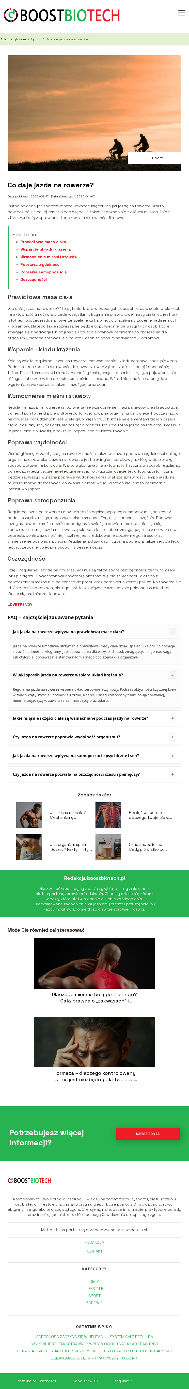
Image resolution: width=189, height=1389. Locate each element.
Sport (36, 39)
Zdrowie (94, 1302)
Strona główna (14, 39)
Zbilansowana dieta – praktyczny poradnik (94, 1358)
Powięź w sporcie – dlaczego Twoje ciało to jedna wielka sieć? (149, 815)
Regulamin (123, 1381)
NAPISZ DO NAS (148, 1134)
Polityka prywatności (36, 1381)
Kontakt (94, 1251)
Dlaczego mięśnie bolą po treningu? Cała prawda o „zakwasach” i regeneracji (94, 997)
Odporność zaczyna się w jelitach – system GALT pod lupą (94, 1336)
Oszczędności (33, 279)
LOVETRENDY (20, 604)
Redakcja (94, 1242)
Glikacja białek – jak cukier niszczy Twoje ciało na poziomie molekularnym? (94, 1351)
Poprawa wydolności (40, 264)
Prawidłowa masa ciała (43, 241)
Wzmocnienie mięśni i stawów (49, 256)
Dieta (94, 1281)
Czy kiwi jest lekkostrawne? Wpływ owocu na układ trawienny (94, 1343)
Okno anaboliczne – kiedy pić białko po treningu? (147, 847)
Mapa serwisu (85, 1381)
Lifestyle (94, 1288)
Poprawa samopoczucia (43, 272)
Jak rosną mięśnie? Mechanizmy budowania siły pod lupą (68, 815)
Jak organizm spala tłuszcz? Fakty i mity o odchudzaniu (71, 847)
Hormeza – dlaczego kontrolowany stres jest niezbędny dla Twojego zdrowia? (94, 1076)
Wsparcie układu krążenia (45, 249)
